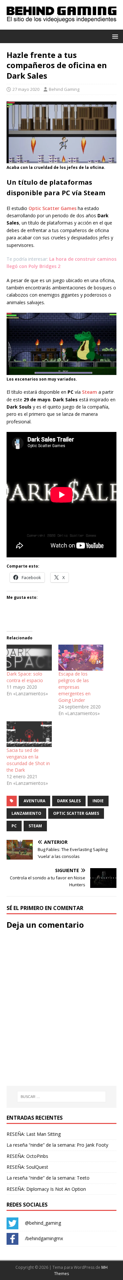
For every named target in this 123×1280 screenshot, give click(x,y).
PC (14, 826)
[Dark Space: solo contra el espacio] (29, 658)
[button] (114, 36)
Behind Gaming (64, 89)
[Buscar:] (61, 1096)
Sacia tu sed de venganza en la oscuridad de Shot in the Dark (28, 760)
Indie (98, 801)
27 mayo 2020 (25, 89)
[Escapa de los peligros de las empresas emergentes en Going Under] (81, 658)
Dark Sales (69, 801)
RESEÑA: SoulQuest (27, 1167)
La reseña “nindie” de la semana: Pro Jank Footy (57, 1145)
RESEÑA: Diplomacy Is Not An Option (46, 1189)
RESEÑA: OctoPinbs (27, 1156)
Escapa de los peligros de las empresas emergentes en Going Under (74, 687)
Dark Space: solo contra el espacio (25, 677)
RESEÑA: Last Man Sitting (34, 1134)
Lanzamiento (26, 813)
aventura (34, 801)
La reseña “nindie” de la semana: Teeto (48, 1178)
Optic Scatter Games (52, 208)
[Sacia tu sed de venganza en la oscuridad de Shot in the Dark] (29, 734)
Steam (89, 392)
